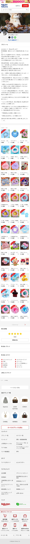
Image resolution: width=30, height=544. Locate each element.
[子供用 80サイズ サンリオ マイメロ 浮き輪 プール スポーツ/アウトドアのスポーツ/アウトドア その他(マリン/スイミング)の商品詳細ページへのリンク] (24, 149)
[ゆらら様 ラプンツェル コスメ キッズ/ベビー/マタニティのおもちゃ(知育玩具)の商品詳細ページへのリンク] (15, 245)
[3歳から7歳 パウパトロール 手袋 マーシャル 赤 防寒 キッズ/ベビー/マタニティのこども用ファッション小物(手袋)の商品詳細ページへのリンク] (24, 261)
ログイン (18, 6)
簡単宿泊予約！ (25, 520)
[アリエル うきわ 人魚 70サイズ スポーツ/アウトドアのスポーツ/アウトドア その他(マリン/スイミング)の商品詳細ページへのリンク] (5, 133)
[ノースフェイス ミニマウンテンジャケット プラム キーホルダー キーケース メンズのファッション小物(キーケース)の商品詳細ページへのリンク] (15, 293)
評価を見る (15, 340)
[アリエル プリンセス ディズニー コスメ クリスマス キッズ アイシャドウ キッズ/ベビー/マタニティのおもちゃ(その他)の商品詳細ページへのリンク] (15, 277)
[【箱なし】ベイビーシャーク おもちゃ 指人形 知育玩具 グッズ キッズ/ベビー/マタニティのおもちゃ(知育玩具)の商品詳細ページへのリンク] (15, 261)
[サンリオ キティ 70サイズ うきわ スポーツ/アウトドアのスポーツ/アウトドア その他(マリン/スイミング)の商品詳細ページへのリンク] (24, 133)
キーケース (19, 367)
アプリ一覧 (18, 535)
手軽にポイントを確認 (25, 529)
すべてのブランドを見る (15, 427)
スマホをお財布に (15, 529)
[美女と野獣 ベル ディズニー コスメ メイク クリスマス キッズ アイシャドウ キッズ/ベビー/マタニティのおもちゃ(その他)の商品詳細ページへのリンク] (24, 277)
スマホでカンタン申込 (5, 529)
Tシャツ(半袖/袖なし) (22, 363)
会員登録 (25, 6)
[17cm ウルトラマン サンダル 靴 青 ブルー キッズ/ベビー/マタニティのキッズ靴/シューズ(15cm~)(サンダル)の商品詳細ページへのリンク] (24, 181)
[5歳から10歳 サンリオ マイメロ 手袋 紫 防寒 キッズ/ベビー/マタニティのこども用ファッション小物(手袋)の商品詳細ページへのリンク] (5, 165)
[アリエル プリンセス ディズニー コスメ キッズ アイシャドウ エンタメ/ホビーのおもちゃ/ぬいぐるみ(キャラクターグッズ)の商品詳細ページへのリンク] (5, 149)
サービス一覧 (4, 535)
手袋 (4, 361)
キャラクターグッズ (21, 359)
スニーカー (19, 361)
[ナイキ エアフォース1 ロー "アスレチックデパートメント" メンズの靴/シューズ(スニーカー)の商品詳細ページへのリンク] (24, 165)
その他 (4, 367)
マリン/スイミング (7, 359)
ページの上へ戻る (15, 387)
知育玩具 (5, 365)
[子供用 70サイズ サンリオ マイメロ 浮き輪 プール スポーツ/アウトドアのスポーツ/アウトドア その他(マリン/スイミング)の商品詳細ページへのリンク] (15, 149)
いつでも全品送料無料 (15, 520)
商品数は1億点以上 (4, 520)
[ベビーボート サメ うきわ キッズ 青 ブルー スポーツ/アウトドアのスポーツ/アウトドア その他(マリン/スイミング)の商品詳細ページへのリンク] (15, 133)
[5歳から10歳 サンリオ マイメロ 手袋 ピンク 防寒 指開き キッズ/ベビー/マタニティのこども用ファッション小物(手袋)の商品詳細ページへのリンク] (5, 245)
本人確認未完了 (13, 40)
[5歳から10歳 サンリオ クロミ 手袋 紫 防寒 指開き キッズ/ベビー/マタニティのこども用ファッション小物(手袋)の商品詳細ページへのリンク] (15, 181)
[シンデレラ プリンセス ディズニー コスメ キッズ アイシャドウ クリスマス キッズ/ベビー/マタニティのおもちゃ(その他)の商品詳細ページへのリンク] (5, 293)
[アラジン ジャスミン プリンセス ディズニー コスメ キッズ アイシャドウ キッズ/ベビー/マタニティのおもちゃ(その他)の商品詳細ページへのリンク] (5, 277)
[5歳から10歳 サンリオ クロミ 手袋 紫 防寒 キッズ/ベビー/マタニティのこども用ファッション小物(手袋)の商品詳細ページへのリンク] (15, 165)
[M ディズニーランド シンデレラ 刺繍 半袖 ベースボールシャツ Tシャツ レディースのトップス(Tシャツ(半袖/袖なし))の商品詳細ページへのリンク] (24, 213)
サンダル (5, 363)
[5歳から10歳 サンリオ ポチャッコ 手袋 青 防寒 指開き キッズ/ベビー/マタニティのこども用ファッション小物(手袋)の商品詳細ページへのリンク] (5, 181)
